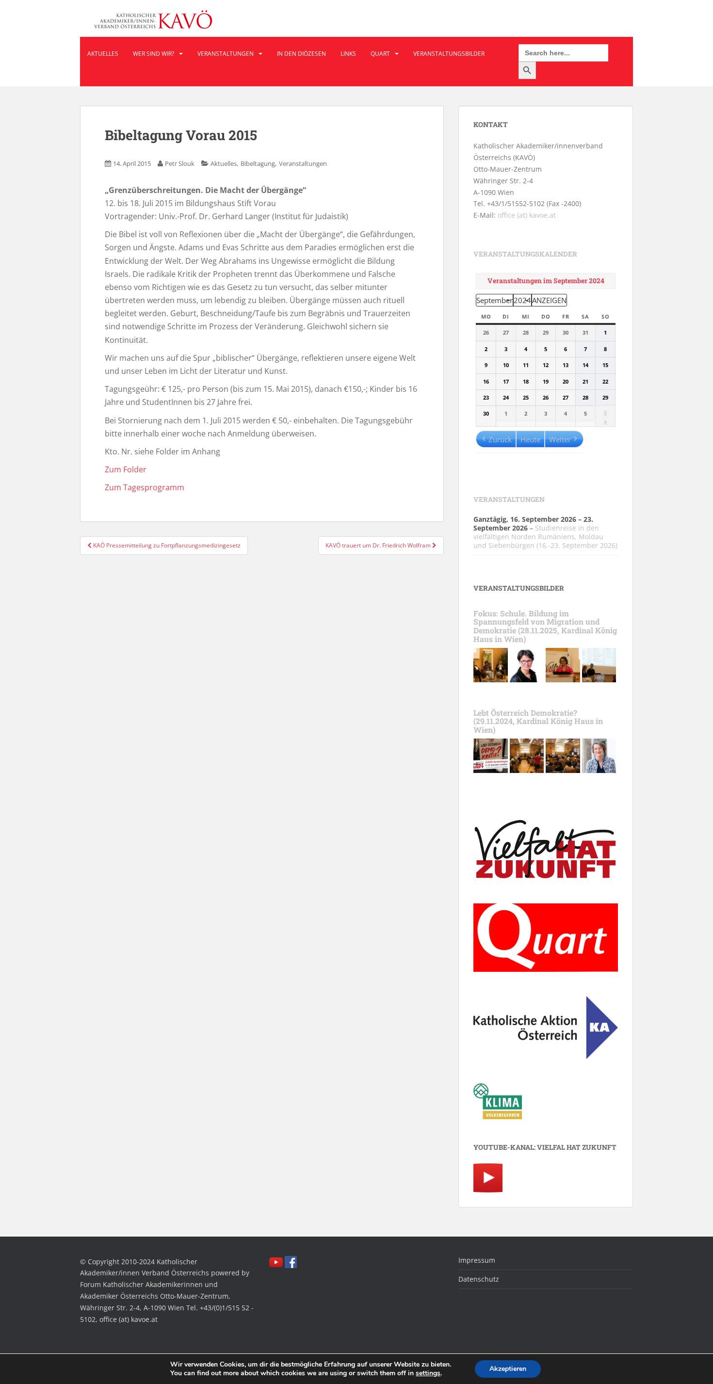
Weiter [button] (560, 439)
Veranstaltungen (225, 53)
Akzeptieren (507, 1368)
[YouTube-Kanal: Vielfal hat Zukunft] (487, 1176)
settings (428, 1373)
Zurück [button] (500, 439)
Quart (380, 53)
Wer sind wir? (153, 53)
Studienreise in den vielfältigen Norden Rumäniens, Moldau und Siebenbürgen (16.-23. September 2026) (545, 536)
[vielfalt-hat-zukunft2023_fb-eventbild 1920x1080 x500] (490, 754)
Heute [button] (530, 439)
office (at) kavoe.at (527, 215)
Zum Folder (125, 469)
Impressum (476, 1260)
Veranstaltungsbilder (449, 53)
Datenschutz (478, 1279)
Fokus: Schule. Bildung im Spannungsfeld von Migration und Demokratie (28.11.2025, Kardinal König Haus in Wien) (545, 626)
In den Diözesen (301, 53)
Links (348, 53)
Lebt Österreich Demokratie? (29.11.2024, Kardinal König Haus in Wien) (538, 721)
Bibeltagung (258, 163)
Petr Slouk (179, 163)
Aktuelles (102, 53)
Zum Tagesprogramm (144, 487)
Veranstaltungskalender (525, 253)
